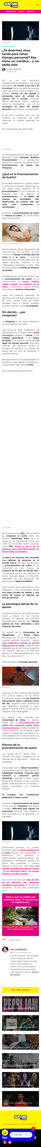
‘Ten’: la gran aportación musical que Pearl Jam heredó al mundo (19, 1008)
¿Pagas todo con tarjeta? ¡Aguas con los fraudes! (16, 1047)
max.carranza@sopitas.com (22, 952)
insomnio (12, 939)
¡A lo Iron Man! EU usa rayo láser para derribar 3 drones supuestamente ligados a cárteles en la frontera (19, 1065)
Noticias (5, 1045)
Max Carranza (15, 69)
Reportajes (11, 11)
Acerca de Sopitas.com (27, 1124)
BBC (22, 533)
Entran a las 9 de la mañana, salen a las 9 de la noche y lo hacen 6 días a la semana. (20, 549)
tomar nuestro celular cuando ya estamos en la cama (20, 284)
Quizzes (21, 11)
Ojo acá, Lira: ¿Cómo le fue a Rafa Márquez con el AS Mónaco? (17, 1103)
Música (5, 1006)
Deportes (6, 1025)
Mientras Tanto (8, 46)
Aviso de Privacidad (10, 1124)
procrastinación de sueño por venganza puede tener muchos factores (20, 725)
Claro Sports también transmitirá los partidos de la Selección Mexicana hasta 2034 (19, 1027)
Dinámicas (31, 11)
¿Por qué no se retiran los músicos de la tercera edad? (18, 1085)
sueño (18, 939)
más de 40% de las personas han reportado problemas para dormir (20, 882)
